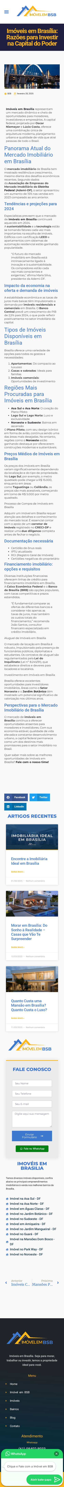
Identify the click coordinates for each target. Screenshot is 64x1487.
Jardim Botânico (34, 691)
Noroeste (17, 422)
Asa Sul (16, 408)
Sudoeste (34, 422)
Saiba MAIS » (17, 871)
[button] (6, 11)
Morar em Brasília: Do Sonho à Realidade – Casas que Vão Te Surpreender (29, 932)
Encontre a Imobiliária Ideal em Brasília (29, 861)
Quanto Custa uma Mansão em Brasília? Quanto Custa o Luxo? (29, 1005)
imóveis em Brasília (23, 219)
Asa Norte (32, 408)
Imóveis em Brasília (20, 109)
